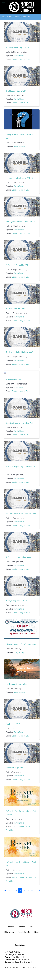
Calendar (21, 927)
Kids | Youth (9, 932)
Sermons (10, 927)
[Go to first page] (5, 890)
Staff (30, 927)
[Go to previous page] (9, 890)
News (36, 932)
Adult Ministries (24, 932)
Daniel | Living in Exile (20, 59)
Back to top (19, 945)
